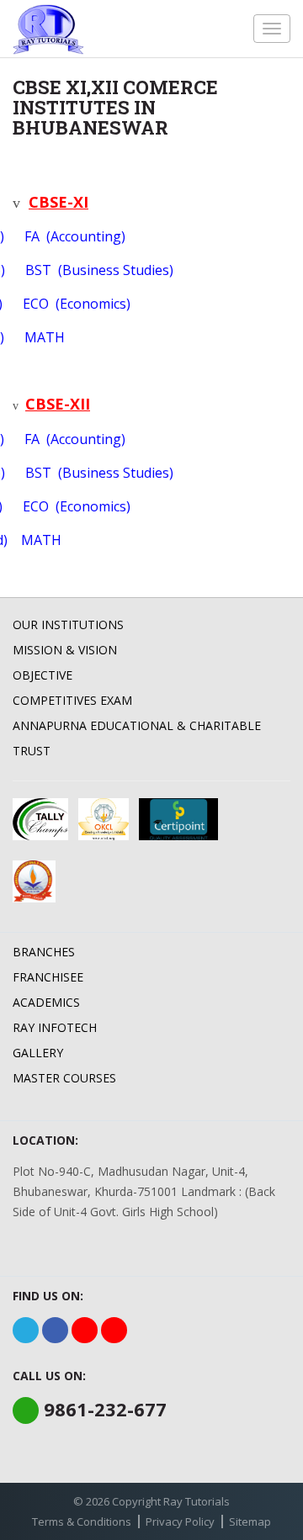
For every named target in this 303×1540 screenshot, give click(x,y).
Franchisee (48, 977)
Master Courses (64, 1078)
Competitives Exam (72, 700)
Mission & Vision (65, 650)
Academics (46, 1002)
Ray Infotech (55, 1027)
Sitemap (250, 1521)
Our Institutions (68, 624)
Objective (42, 675)
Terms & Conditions (81, 1521)
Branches (44, 952)
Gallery (38, 1053)
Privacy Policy (180, 1521)
